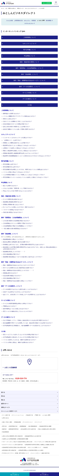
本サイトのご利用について (34, 447)
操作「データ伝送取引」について (29, 86)
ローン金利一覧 (6, 415)
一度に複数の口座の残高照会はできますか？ (15, 228)
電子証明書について (29, 49)
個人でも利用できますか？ (10, 185)
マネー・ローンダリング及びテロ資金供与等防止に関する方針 (17, 441)
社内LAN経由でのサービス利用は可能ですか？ (16, 124)
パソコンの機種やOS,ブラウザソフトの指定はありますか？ (19, 116)
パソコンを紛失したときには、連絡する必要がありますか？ (19, 339)
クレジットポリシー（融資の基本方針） (40, 453)
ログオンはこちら (29, 23)
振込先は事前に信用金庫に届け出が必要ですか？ (16, 242)
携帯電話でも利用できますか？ (11, 113)
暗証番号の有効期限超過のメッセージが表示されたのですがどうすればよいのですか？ (27, 156)
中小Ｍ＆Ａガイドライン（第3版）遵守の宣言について (15, 453)
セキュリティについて (29, 43)
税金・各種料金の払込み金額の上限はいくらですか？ (18, 281)
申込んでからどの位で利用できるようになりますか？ (18, 191)
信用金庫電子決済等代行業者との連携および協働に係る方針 (39, 444)
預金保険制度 (5, 432)
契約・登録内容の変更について (29, 62)
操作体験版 (48, 20)
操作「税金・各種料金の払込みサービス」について (29, 80)
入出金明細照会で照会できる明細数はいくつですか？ (18, 226)
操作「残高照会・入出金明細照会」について (29, 68)
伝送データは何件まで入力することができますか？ (17, 292)
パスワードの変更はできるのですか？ (13, 209)
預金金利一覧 (29, 415)
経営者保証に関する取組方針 (9, 450)
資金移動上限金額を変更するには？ (13, 202)
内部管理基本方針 (13, 426)
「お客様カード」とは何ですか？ (12, 140)
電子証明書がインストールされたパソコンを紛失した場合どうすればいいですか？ (26, 177)
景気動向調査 (17, 422)
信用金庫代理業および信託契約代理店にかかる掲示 (31, 450)
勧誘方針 (4, 429)
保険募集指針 (23, 426)
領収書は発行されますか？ (10, 273)
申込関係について (29, 56)
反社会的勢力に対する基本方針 (28, 429)
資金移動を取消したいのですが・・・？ (14, 251)
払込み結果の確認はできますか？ (12, 275)
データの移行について (29, 99)
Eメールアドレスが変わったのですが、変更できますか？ (19, 207)
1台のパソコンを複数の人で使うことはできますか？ (17, 121)
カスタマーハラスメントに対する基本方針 (12, 444)
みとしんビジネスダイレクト (31, 8)
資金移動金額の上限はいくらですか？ (13, 239)
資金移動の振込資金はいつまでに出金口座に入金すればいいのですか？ (22, 256)
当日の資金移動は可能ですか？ (11, 254)
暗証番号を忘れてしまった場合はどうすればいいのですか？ (19, 145)
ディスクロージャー (28, 422)
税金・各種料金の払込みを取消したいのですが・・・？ (18, 270)
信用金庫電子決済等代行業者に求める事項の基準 (14, 447)
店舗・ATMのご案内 (7, 422)
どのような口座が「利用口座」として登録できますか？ (18, 188)
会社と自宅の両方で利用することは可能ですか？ (16, 126)
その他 (29, 105)
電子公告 (4, 426)
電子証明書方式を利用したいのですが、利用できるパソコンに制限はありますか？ (26, 169)
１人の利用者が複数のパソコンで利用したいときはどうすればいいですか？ (24, 174)
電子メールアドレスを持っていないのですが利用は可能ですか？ (21, 334)
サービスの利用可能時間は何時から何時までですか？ (18, 303)
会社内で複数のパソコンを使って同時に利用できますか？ (19, 129)
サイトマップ (38, 422)
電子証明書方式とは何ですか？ (11, 167)
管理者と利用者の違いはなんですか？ (13, 204)
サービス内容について (29, 92)
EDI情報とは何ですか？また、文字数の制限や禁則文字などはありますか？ (23, 244)
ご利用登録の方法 (18, 20)
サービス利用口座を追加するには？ (13, 199)
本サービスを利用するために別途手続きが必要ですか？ (18, 267)
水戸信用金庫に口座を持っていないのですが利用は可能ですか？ (21, 337)
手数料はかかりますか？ (10, 306)
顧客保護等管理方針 (14, 429)
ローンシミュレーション (18, 415)
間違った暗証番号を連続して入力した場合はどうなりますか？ (20, 150)
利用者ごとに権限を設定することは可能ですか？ (16, 142)
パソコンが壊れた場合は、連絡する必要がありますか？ (18, 342)
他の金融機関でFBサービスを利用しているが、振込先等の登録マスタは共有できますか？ (28, 323)
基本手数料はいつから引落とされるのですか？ (16, 308)
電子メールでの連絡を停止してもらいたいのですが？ (18, 311)
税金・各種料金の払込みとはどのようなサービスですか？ (19, 265)
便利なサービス (20, 8)
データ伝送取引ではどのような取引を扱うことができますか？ (20, 289)
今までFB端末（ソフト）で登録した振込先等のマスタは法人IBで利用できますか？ (26, 320)
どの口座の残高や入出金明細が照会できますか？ (16, 220)
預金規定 (45, 447)
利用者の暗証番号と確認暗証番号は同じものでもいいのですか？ (21, 153)
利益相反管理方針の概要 (45, 426)
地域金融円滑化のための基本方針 (33, 436)
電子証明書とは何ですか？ (10, 164)
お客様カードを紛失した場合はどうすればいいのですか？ (19, 148)
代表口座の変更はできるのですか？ (13, 212)
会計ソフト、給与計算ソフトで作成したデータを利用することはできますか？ (24, 294)
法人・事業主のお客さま (11, 8)
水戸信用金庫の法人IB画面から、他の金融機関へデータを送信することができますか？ (27, 325)
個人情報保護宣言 (33, 426)
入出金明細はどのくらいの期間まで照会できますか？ (18, 223)
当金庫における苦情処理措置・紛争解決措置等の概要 (15, 439)
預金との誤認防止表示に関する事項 (46, 429)
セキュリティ (27, 20)
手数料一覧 (37, 415)
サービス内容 (9, 20)
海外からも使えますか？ (10, 118)
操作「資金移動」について (29, 74)
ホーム (2, 8)
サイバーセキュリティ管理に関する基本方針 (45, 441)
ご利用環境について (29, 37)
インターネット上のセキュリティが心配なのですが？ (18, 137)
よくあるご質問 (46, 415)
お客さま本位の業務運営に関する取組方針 (12, 436)
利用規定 (34, 20)
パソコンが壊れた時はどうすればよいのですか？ (16, 172)
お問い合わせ (5, 418)
